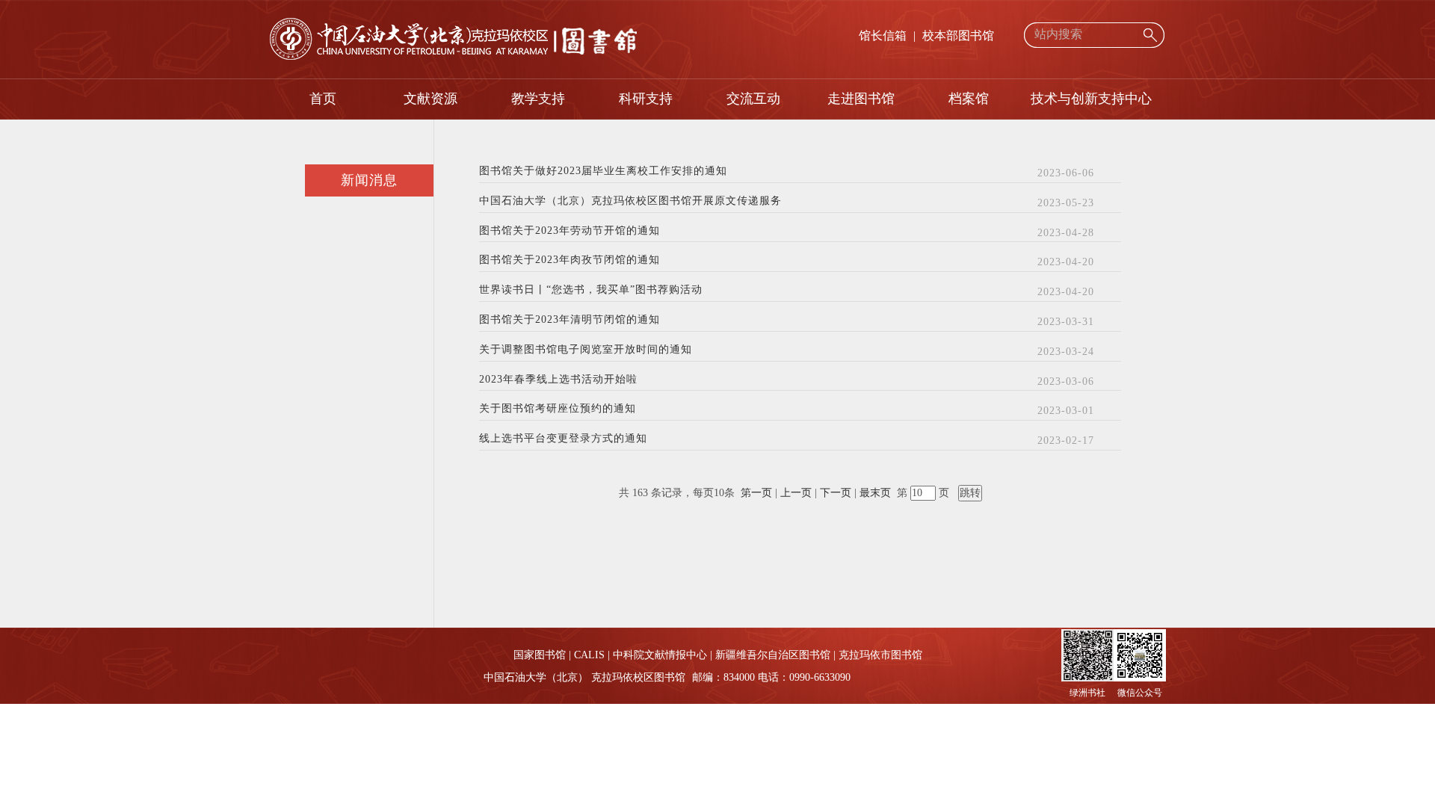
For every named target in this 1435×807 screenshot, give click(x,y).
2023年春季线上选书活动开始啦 (558, 379)
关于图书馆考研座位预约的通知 (557, 409)
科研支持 (646, 98)
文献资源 (430, 98)
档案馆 (968, 98)
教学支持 (538, 98)
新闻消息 (369, 180)
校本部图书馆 (958, 35)
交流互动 (753, 98)
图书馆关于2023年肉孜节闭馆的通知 (569, 260)
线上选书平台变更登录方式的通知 (563, 438)
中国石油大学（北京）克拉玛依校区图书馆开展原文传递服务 (630, 201)
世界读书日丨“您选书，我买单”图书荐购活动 (591, 290)
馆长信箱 (883, 35)
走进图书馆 (861, 98)
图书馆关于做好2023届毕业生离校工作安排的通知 (603, 171)
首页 (322, 98)
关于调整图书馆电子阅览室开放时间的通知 (585, 349)
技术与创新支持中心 (1091, 98)
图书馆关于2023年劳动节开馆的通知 (569, 231)
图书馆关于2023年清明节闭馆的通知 (569, 320)
